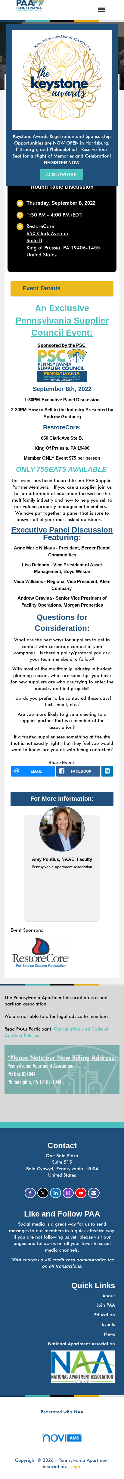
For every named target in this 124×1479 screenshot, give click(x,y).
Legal (76, 1466)
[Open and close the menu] (81, 10)
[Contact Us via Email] (94, 1193)
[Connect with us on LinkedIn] (55, 1193)
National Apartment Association (81, 1344)
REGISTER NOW (61, 162)
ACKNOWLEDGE (61, 174)
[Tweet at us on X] (42, 1193)
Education (104, 1315)
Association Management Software (62, 1445)
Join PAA (106, 1305)
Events (108, 1324)
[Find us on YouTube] (80, 1193)
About (108, 1295)
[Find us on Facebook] (30, 1193)
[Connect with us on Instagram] (68, 1193)
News (109, 1334)
